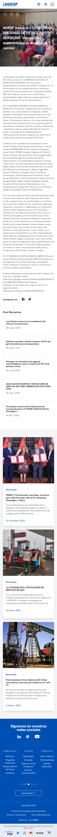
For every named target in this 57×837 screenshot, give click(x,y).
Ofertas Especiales (47, 765)
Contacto (10, 772)
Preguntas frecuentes (10, 761)
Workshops (28, 756)
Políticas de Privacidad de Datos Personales (28, 811)
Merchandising (47, 759)
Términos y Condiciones (16, 815)
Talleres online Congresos (28, 765)
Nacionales (11, 489)
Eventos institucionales (28, 771)
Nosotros (10, 756)
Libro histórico (47, 756)
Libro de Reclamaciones (41, 815)
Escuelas (28, 759)
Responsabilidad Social (10, 767)
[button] (22, 784)
